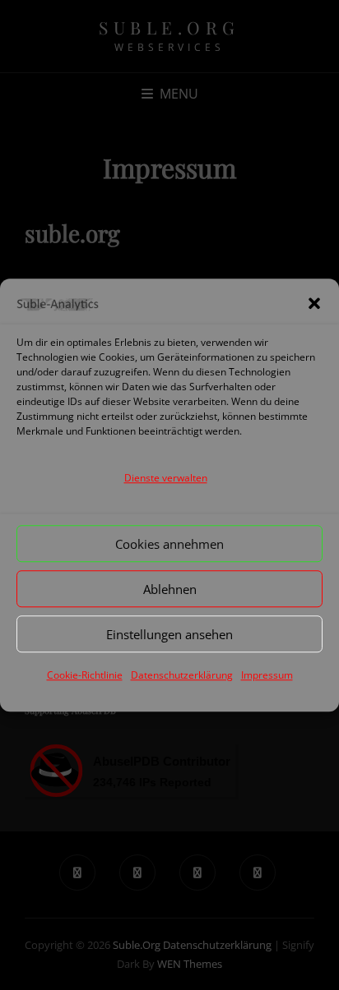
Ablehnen (170, 589)
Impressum (267, 675)
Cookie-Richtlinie (85, 675)
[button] (314, 304)
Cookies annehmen (169, 544)
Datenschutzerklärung (182, 675)
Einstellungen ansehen (169, 634)
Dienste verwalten (165, 478)
